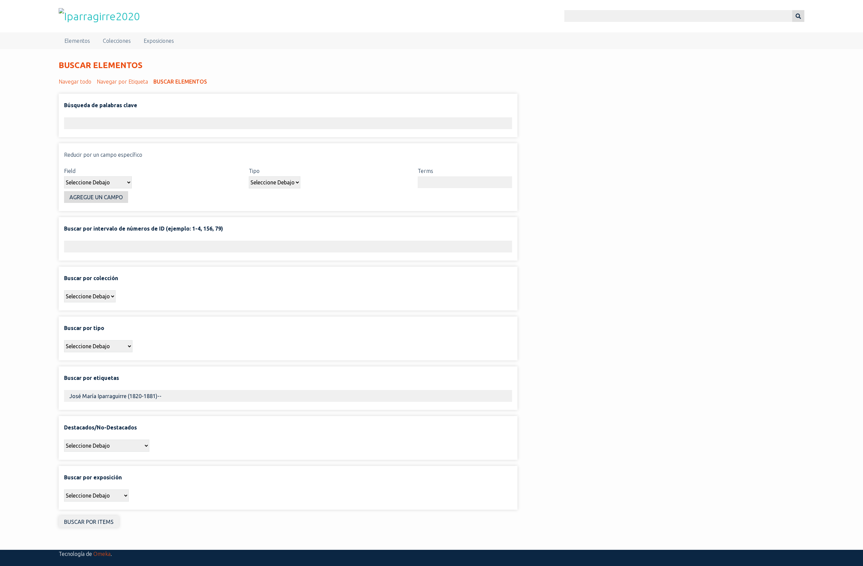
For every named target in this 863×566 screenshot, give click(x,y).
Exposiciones (159, 41)
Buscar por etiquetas (91, 378)
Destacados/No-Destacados (100, 427)
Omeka (102, 554)
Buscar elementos (180, 82)
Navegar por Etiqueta (122, 82)
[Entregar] (798, 16)
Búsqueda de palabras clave (100, 105)
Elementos (77, 41)
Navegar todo (75, 82)
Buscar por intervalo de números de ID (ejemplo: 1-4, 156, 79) (143, 229)
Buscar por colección (91, 278)
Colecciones (117, 41)
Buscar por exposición (93, 477)
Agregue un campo (96, 197)
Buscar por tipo (84, 328)
